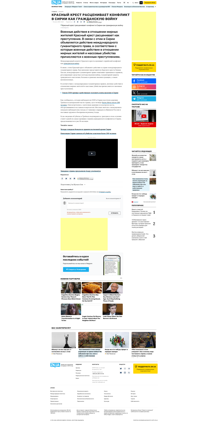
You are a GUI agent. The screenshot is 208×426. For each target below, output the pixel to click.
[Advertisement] (84, 234)
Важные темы (57, 6)
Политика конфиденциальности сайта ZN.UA (145, 420)
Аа (141, 2)
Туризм (133, 398)
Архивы (78, 368)
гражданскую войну (71, 63)
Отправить (114, 213)
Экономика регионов (56, 404)
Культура (106, 401)
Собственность (135, 401)
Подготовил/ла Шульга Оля (72, 184)
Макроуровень (54, 396)
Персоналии (80, 401)
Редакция (78, 370)
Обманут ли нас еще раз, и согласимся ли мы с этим (140, 172)
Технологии (107, 393)
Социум (133, 391)
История (133, 393)
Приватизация (54, 401)
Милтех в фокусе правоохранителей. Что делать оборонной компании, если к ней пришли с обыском (140, 235)
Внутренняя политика (56, 391)
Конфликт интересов (83, 396)
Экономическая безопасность (85, 398)
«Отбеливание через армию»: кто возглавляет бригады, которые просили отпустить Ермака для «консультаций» (141, 223)
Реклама (78, 373)
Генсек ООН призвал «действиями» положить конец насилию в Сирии (90, 93)
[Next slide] (155, 6)
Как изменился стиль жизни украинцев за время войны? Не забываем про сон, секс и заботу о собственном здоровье (140, 184)
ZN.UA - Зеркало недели (144, 124)
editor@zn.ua (101, 382)
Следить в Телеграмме (77, 269)
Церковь (106, 398)
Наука (105, 391)
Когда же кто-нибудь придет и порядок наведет (139, 196)
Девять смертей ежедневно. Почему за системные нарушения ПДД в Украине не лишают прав (141, 212)
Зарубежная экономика (84, 393)
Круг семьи (134, 396)
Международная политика (57, 393)
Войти (136, 2)
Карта (77, 378)
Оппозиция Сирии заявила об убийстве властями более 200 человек (88, 133)
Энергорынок (54, 398)
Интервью (103, 2)
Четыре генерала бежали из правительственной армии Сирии (86, 129)
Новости (79, 2)
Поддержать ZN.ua (150, 2)
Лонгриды (112, 2)
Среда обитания (108, 396)
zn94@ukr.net (95, 378)
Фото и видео (94, 2)
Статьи (85, 2)
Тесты (119, 2)
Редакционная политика (82, 375)
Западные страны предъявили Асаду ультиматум (81, 171)
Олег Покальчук (57, 353)
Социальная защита (82, 391)
